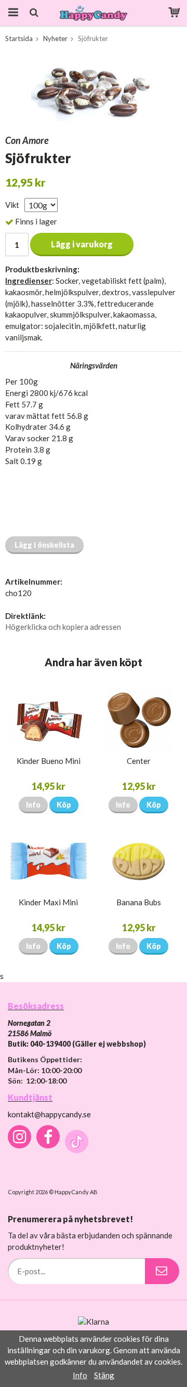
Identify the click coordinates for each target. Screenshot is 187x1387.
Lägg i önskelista (44, 544)
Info (33, 804)
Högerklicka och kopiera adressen (63, 626)
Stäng (104, 1375)
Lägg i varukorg (82, 244)
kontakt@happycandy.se (49, 1114)
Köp (64, 804)
